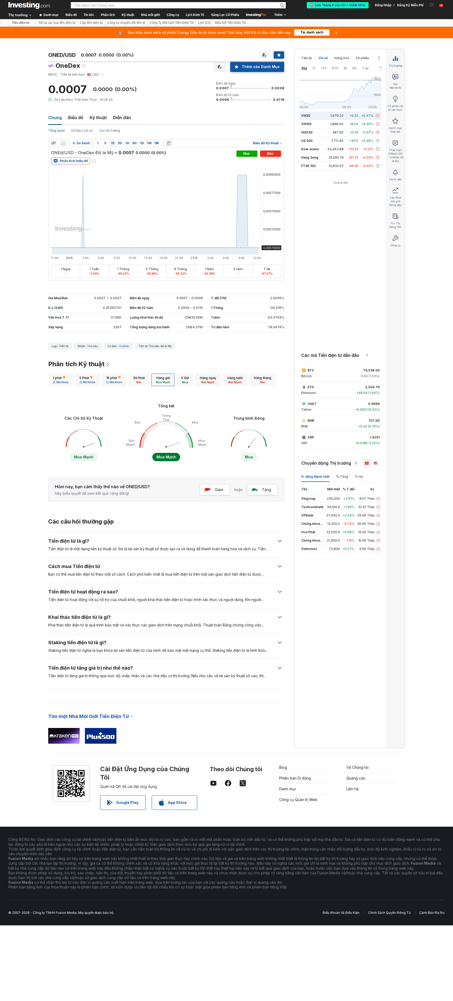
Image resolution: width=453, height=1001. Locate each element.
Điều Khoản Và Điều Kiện (341, 913)
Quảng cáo (355, 778)
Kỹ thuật (98, 117)
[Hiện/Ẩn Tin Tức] (169, 143)
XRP (311, 437)
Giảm (219, 489)
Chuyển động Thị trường (326, 463)
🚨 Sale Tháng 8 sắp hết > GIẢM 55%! (337, 5)
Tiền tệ (306, 58)
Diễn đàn (122, 117)
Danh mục (287, 789)
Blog (283, 767)
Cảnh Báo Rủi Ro (431, 913)
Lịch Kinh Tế (195, 15)
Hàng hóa (341, 58)
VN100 (306, 124)
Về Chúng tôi (357, 767)
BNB (311, 420)
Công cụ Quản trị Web (298, 799)
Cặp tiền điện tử (91, 23)
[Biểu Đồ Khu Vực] (63, 143)
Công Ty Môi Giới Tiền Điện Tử (172, 23)
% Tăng (342, 477)
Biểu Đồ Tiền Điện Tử (230, 23)
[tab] (60, 380)
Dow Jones (310, 149)
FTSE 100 (308, 166)
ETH (311, 387)
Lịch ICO (204, 23)
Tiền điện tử (21, 23)
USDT (312, 404)
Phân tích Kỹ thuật (76, 364)
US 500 (306, 141)
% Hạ (359, 477)
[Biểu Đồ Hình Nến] (53, 143)
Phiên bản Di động (295, 778)
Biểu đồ (75, 117)
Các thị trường (109, 130)
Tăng (266, 489)
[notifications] (432, 4)
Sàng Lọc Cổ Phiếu (225, 15)
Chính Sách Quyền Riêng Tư (389, 913)
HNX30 (306, 132)
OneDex (124, 346)
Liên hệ (352, 789)
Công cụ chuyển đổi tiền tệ (126, 23)
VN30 (305, 116)
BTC (311, 370)
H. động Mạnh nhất (315, 477)
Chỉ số (323, 58)
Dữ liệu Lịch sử (82, 130)
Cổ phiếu (362, 58)
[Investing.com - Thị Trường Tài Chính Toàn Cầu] (29, 5)
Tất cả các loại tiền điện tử (57, 23)
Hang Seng (309, 157)
